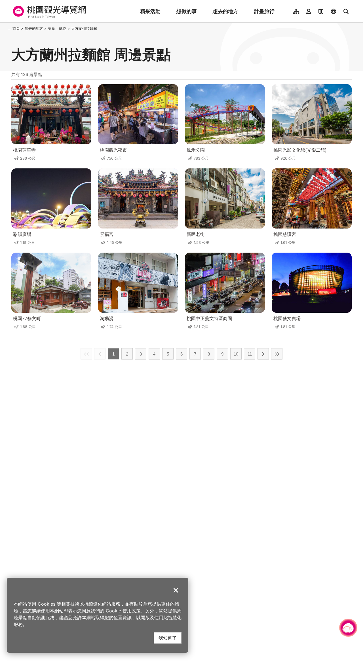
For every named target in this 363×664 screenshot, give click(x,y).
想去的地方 (225, 11)
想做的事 (186, 11)
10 (236, 354)
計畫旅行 (264, 11)
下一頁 (263, 354)
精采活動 (150, 11)
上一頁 (99, 354)
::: (9, 28)
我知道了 (168, 638)
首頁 (16, 28)
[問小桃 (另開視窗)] (348, 628)
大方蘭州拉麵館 (84, 28)
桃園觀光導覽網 (48, 11)
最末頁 (276, 354)
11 (250, 354)
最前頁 (86, 354)
